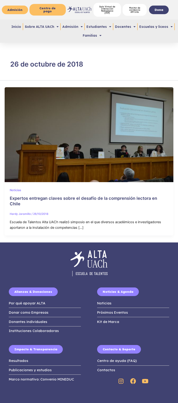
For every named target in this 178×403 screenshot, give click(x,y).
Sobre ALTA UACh (39, 27)
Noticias (15, 190)
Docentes (123, 27)
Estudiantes (96, 27)
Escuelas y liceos (153, 27)
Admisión (70, 27)
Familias (90, 35)
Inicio (16, 27)
